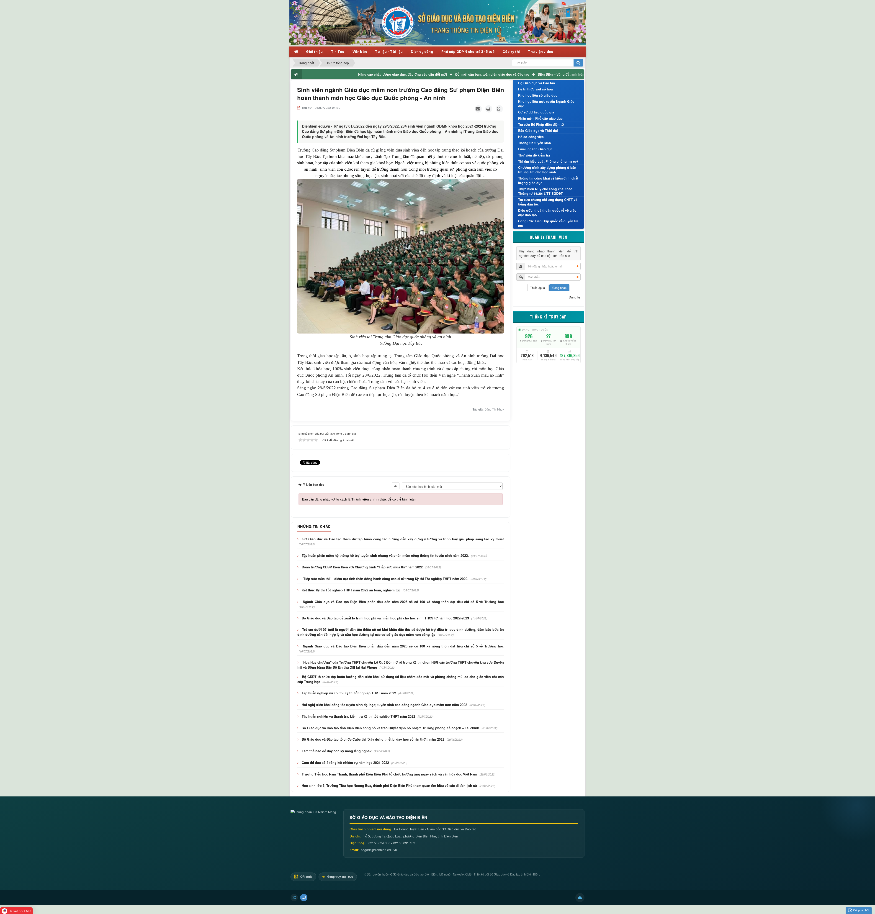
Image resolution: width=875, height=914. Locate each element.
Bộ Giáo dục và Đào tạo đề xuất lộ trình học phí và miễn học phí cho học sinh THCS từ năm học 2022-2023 (385, 618)
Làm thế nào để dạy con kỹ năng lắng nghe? (337, 751)
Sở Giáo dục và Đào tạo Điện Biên (415, 874)
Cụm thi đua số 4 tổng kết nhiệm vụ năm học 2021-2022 (345, 762)
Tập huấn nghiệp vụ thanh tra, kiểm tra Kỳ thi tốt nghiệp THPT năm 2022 (358, 716)
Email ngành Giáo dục (535, 149)
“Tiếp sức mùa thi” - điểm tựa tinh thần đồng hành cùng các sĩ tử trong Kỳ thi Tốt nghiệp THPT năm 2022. (385, 578)
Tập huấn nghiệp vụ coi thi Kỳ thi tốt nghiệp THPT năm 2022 (349, 693)
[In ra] (488, 109)
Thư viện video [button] (540, 51)
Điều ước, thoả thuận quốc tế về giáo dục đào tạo (547, 212)
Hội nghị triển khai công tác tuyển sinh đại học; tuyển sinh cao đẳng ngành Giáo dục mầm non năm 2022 (384, 704)
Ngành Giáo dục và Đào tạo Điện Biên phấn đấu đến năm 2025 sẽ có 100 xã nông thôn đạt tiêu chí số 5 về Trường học (403, 601)
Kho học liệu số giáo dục (537, 95)
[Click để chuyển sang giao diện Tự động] (294, 897)
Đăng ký (575, 297)
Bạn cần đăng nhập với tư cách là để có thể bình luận (359, 499)
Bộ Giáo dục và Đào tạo (536, 83)
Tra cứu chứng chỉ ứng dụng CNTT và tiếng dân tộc (547, 201)
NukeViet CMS (462, 874)
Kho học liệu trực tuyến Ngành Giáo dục (546, 103)
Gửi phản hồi (861, 910)
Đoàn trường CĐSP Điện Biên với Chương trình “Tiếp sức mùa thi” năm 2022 (362, 567)
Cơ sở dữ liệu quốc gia (536, 112)
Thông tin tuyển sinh (534, 143)
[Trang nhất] (297, 51)
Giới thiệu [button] (314, 51)
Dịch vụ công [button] (422, 51)
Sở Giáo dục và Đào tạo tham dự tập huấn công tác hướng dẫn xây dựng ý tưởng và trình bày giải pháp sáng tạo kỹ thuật (403, 539)
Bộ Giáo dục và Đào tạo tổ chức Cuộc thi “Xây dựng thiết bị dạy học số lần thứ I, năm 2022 (373, 739)
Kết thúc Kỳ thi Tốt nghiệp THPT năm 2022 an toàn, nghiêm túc (351, 590)
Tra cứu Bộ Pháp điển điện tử (541, 124)
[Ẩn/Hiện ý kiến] (395, 486)
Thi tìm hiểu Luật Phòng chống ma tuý (548, 161)
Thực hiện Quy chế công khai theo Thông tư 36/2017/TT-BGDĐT (545, 191)
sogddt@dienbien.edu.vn (379, 849)
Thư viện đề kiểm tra (534, 155)
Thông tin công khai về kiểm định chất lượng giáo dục (548, 180)
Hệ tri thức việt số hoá (535, 89)
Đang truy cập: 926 (340, 877)
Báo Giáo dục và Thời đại (538, 130)
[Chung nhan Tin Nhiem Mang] (313, 811)
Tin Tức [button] (338, 51)
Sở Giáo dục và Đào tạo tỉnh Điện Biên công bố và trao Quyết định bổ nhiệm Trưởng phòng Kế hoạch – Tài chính (390, 728)
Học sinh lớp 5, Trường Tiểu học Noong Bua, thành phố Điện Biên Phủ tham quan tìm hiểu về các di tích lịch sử (389, 785)
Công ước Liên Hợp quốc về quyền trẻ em (548, 223)
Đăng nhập (559, 287)
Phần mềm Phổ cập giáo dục (540, 118)
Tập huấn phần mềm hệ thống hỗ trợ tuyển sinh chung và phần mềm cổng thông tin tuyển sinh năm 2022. (385, 555)
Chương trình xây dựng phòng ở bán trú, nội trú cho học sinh (547, 169)
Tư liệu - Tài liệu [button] (389, 51)
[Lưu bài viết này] (499, 109)
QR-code (306, 877)
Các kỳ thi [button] (511, 51)
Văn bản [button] (360, 51)
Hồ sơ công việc (531, 136)
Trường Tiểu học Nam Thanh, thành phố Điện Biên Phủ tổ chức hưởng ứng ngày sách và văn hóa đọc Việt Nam (389, 774)
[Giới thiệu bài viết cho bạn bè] (478, 109)
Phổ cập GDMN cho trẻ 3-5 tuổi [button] (468, 51)
